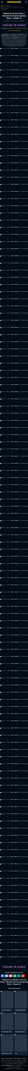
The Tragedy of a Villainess (8, 1053)
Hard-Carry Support (6, 1010)
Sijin (16, 1053)
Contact (24, 1058)
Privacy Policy (8, 1058)
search (26, 2)
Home (3, 1058)
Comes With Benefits (20, 1010)
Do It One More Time (6, 1031)
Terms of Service (17, 1058)
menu (2, 2)
